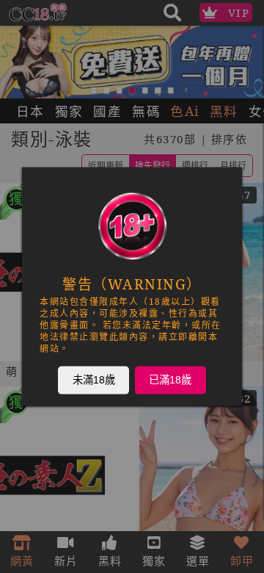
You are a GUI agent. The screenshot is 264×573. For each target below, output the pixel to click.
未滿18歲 (94, 380)
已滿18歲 (170, 380)
